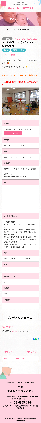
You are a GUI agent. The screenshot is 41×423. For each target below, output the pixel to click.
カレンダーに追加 (11, 133)
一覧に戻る (20, 358)
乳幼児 (6, 50)
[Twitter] (38, 339)
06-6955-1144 (14, 331)
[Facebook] (34, 339)
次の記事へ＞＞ (33, 352)
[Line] (36, 339)
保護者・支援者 (18, 50)
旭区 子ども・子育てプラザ (20, 8)
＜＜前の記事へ (8, 352)
